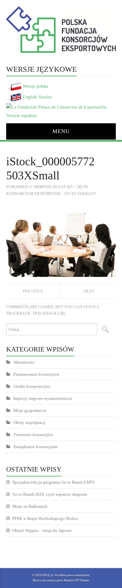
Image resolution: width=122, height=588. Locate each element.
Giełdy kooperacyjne (31, 386)
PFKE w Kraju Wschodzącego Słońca (45, 518)
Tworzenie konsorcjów (33, 434)
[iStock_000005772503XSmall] (61, 239)
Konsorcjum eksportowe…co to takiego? (51, 194)
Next (89, 291)
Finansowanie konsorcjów (36, 374)
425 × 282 (75, 187)
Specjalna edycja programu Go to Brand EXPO (53, 482)
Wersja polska (35, 86)
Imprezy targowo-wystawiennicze (42, 398)
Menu (61, 131)
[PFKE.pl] (61, 29)
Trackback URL (49, 313)
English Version (37, 96)
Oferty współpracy (29, 422)
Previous (33, 291)
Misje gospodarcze (30, 410)
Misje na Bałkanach (29, 506)
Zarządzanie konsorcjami (35, 446)
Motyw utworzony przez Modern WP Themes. (61, 580)
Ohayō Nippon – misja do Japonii (42, 530)
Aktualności (24, 362)
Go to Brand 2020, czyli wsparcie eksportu (49, 494)
